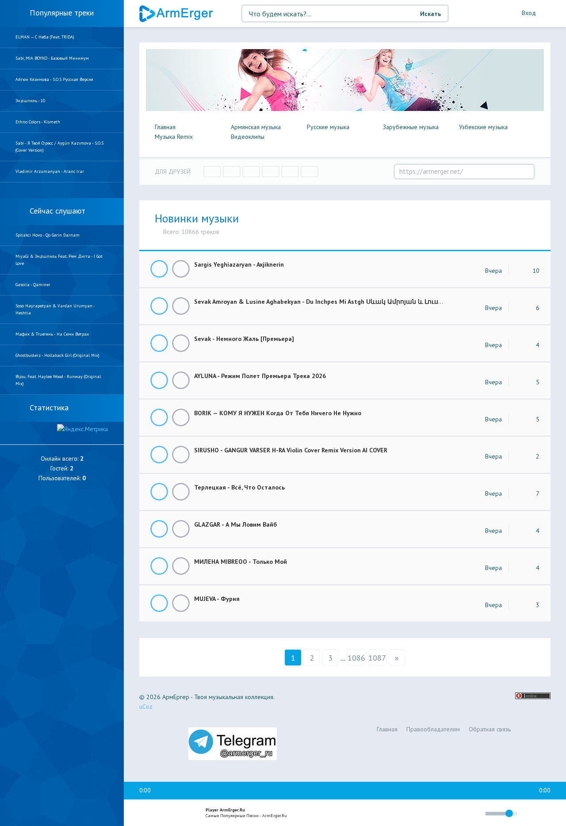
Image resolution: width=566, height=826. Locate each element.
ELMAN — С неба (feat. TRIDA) (44, 37)
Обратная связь (490, 729)
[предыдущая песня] (145, 813)
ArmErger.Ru (176, 13)
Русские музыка (328, 127)
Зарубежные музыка (411, 127)
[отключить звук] (474, 813)
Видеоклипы (247, 137)
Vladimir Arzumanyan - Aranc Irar (49, 171)
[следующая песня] (183, 813)
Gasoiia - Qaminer (32, 284)
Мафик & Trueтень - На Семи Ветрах (52, 334)
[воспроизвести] (164, 813)
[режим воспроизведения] (441, 815)
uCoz (146, 707)
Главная (165, 127)
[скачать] (181, 269)
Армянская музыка (256, 127)
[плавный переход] (420, 815)
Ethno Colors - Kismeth (37, 122)
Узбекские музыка (483, 127)
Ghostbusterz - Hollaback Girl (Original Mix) (57, 355)
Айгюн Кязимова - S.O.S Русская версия (54, 79)
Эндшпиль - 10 (30, 100)
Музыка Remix (174, 137)
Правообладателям (433, 729)
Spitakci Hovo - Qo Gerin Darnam (47, 235)
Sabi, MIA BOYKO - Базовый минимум (52, 58)
